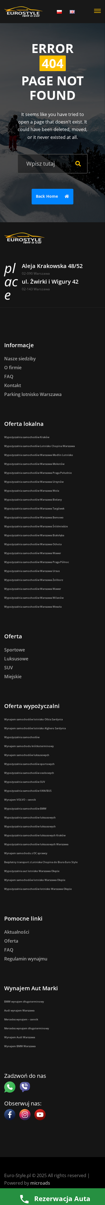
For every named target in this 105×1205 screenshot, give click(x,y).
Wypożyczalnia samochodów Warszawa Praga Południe (38, 473)
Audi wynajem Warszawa (19, 1010)
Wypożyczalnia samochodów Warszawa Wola (31, 490)
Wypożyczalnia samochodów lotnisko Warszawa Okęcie (38, 889)
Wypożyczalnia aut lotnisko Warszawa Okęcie (31, 871)
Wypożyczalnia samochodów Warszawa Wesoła (33, 606)
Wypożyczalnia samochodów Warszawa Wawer (32, 553)
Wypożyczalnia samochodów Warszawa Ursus (32, 571)
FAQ (8, 376)
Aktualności (16, 932)
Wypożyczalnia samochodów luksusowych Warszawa (36, 844)
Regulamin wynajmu (25, 959)
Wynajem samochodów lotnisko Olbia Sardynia (33, 719)
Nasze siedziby (20, 359)
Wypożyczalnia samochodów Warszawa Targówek (34, 508)
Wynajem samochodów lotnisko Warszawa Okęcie (34, 880)
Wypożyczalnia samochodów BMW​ (25, 808)
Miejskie (13, 676)
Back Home (47, 196)
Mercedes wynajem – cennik (21, 1019)
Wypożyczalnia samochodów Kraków (26, 437)
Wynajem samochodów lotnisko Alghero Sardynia (35, 728)
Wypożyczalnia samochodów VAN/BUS (28, 791)
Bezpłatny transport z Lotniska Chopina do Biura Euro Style (41, 862)
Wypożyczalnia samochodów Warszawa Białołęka (34, 535)
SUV (8, 668)
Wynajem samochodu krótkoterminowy (29, 746)
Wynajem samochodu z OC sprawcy (25, 853)
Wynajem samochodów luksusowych (26, 755)
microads (40, 1183)
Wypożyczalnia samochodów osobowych (29, 773)
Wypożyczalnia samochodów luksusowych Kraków (35, 835)
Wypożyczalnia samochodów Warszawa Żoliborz (33, 580)
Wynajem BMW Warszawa (20, 1046)
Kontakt (12, 385)
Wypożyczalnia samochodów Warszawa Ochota (33, 544)
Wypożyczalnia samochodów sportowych (29, 764)
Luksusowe (16, 659)
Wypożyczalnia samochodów (21, 737)
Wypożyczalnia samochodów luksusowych (30, 817)
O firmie (13, 367)
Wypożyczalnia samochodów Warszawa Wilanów (34, 598)
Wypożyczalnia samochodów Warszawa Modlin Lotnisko (38, 455)
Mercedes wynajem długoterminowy (26, 1028)
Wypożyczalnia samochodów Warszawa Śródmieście (36, 526)
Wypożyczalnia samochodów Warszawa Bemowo (34, 517)
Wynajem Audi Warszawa (19, 1037)
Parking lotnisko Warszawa (33, 394)
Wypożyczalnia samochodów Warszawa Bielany (33, 499)
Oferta (11, 941)
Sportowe (14, 650)
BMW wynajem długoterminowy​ (24, 1001)
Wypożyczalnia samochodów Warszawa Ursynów (34, 482)
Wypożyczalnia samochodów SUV (24, 782)
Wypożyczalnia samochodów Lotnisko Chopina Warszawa (39, 446)
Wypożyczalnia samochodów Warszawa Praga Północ (36, 562)
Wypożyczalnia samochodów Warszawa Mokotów (34, 464)
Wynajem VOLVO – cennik (20, 799)
